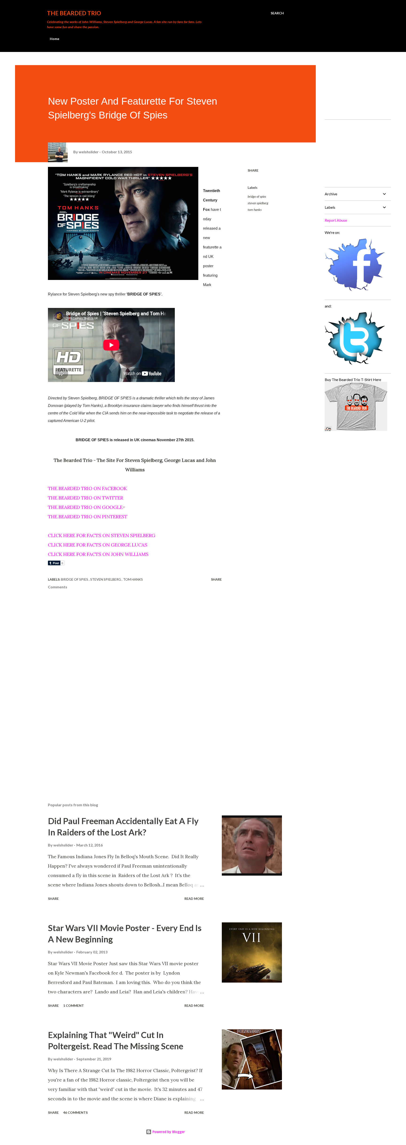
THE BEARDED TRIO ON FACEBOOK (87, 488)
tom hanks (255, 210)
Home (54, 39)
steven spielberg (258, 203)
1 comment (73, 1005)
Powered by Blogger (168, 1131)
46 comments (75, 1112)
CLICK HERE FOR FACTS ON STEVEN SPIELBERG (101, 535)
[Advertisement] (127, 744)
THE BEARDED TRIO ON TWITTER (85, 498)
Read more (194, 899)
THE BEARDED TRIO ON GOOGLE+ (86, 507)
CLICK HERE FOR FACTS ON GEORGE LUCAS (97, 545)
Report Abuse (336, 220)
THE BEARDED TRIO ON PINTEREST (87, 516)
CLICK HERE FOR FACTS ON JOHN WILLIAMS (98, 554)
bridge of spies (257, 196)
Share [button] (253, 170)
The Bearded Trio (74, 13)
